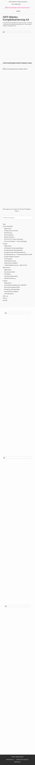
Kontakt (5, 300)
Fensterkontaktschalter (11, 276)
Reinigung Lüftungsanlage (12, 289)
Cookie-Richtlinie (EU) (22, 759)
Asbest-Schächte (9, 237)
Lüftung (5, 280)
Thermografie (8, 258)
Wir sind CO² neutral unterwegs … (14, 239)
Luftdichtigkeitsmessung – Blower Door (15, 265)
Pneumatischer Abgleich (11, 291)
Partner (5, 298)
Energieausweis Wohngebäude (13, 250)
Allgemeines (7, 228)
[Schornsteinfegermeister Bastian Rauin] (17, 8)
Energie (5, 243)
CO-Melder (7, 274)
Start (4, 224)
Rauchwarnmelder (9, 272)
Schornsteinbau (8, 235)
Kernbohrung (8, 233)
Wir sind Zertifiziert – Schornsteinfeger (15, 241)
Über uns (5, 296)
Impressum (17, 761)
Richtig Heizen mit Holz (11, 230)
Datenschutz (10, 759)
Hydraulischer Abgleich (11, 263)
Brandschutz (6, 267)
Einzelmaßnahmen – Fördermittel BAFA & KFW (18, 254)
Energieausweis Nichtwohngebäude (14, 252)
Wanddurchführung (9, 278)
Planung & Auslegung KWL (12, 287)
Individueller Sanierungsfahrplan (13, 248)
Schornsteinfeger (8, 226)
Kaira (22, 756)
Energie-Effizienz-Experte (11, 256)
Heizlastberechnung (10, 261)
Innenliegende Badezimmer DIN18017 (15, 285)
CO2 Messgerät (9, 293)
